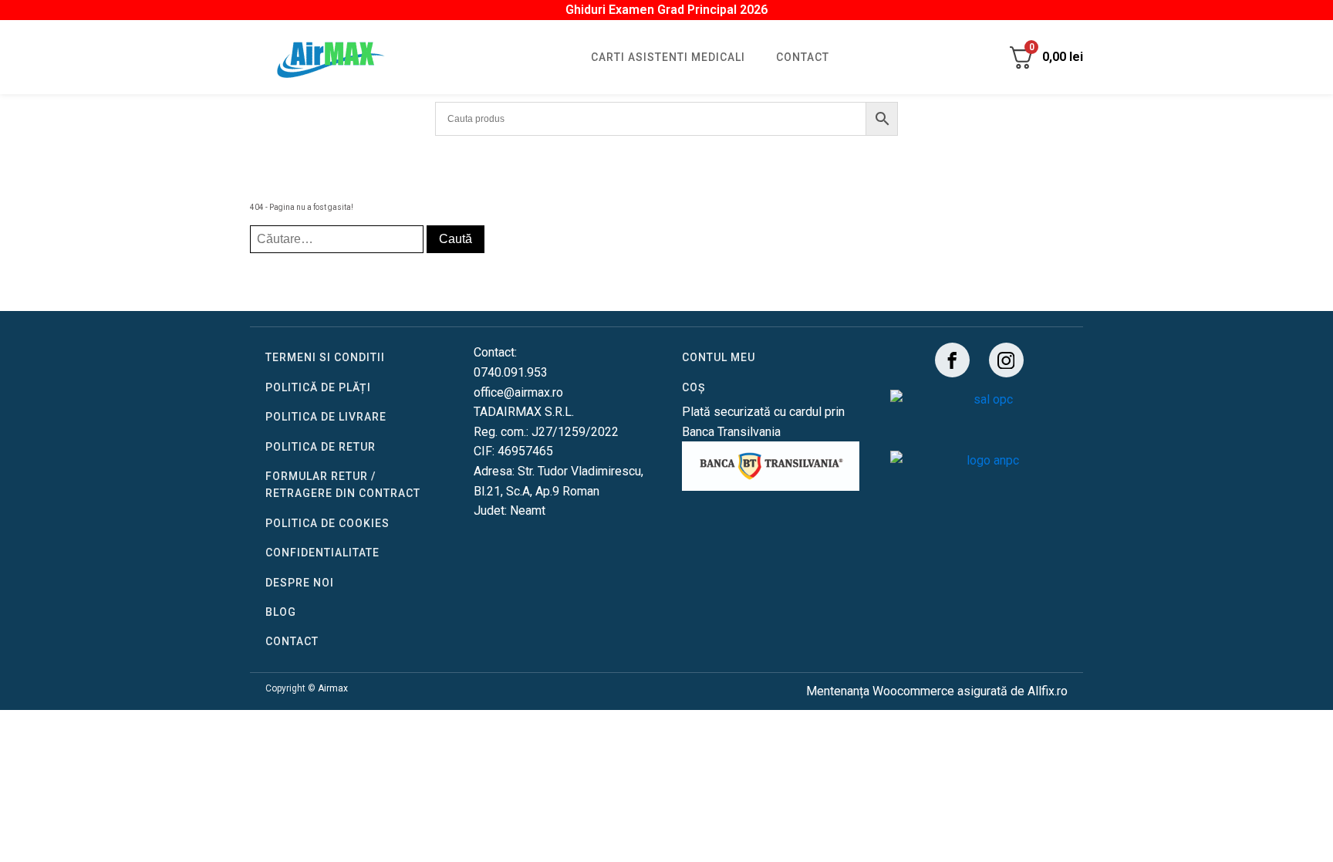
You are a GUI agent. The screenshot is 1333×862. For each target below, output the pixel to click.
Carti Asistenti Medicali (668, 57)
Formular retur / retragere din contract (342, 484)
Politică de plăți (318, 387)
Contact (802, 57)
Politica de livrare (325, 417)
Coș (693, 387)
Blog (280, 612)
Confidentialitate (322, 552)
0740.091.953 (511, 372)
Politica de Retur (320, 447)
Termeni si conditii (325, 357)
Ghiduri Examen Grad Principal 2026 (666, 9)
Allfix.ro (1048, 691)
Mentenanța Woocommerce (880, 691)
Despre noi (299, 582)
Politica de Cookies (327, 523)
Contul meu (718, 357)
